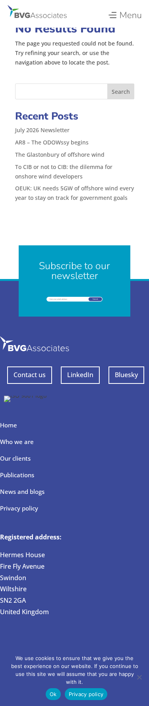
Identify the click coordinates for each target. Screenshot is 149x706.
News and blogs (22, 491)
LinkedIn (80, 374)
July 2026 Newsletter (42, 130)
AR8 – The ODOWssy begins (52, 142)
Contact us (30, 374)
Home (8, 425)
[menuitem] (124, 13)
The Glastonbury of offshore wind (59, 154)
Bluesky (126, 374)
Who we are (17, 442)
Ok (53, 694)
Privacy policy (19, 508)
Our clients (15, 458)
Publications (17, 475)
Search (121, 91)
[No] (139, 677)
